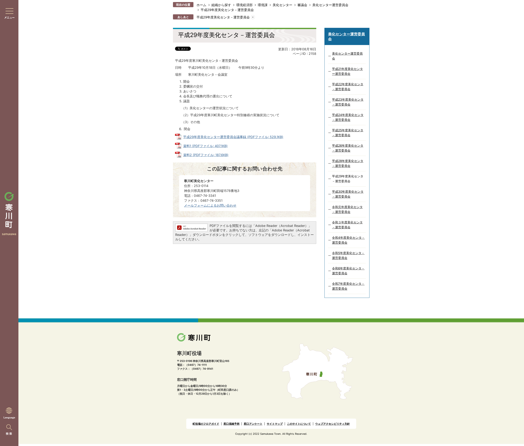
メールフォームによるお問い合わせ (210, 205)
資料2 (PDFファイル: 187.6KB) (205, 155)
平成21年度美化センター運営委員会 (347, 71)
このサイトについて (299, 423)
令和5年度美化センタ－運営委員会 (348, 255)
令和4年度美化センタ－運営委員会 (348, 240)
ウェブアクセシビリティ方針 (332, 423)
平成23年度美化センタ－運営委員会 (348, 102)
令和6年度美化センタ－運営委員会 (348, 270)
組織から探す (221, 5)
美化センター (282, 5)
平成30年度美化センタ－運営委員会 (348, 194)
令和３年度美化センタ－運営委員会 (347, 224)
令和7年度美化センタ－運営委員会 (348, 286)
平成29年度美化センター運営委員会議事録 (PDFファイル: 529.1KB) (233, 137)
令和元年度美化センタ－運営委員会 (347, 209)
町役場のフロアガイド (206, 423)
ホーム (201, 5)
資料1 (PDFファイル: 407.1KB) (205, 146)
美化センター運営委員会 (330, 5)
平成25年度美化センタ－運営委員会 (347, 132)
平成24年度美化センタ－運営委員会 (348, 117)
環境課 (263, 5)
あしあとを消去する (253, 17)
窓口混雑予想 (231, 423)
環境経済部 (244, 5)
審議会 (302, 5)
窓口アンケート (253, 423)
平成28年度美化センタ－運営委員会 (347, 163)
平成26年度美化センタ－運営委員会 (347, 148)
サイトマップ (275, 423)
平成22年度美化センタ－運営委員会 (347, 86)
